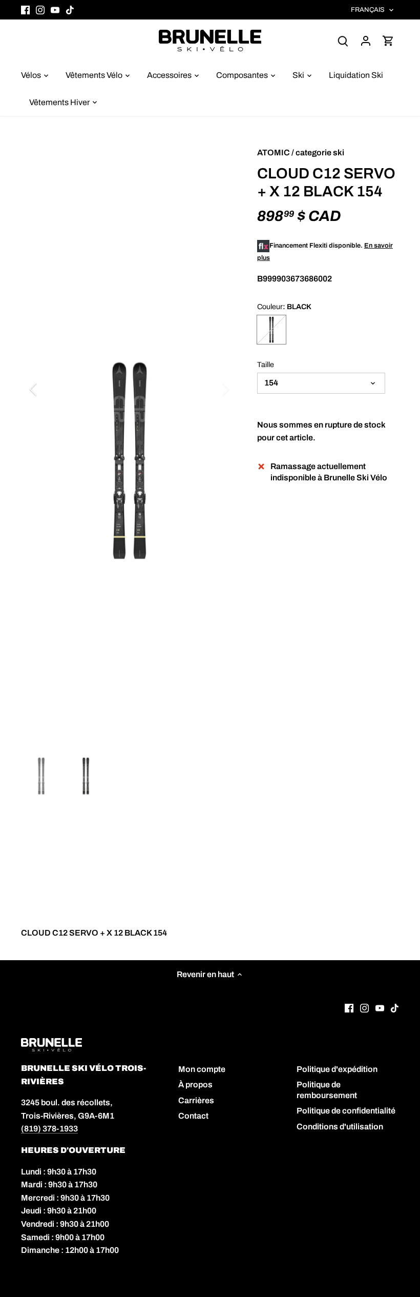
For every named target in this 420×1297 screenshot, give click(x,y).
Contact (193, 1115)
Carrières (196, 1100)
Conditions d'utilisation (340, 1126)
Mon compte (201, 1069)
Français (368, 9)
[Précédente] (46, 389)
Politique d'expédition (337, 1069)
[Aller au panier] (388, 40)
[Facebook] (25, 9)
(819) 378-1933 (49, 1128)
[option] (129, 460)
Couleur (270, 306)
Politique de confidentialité (346, 1110)
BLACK (271, 329)
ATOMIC (273, 152)
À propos (195, 1084)
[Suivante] (212, 389)
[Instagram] (40, 9)
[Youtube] (55, 9)
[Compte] (365, 40)
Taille (265, 364)
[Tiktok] (70, 9)
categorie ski (320, 152)
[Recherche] (343, 40)
